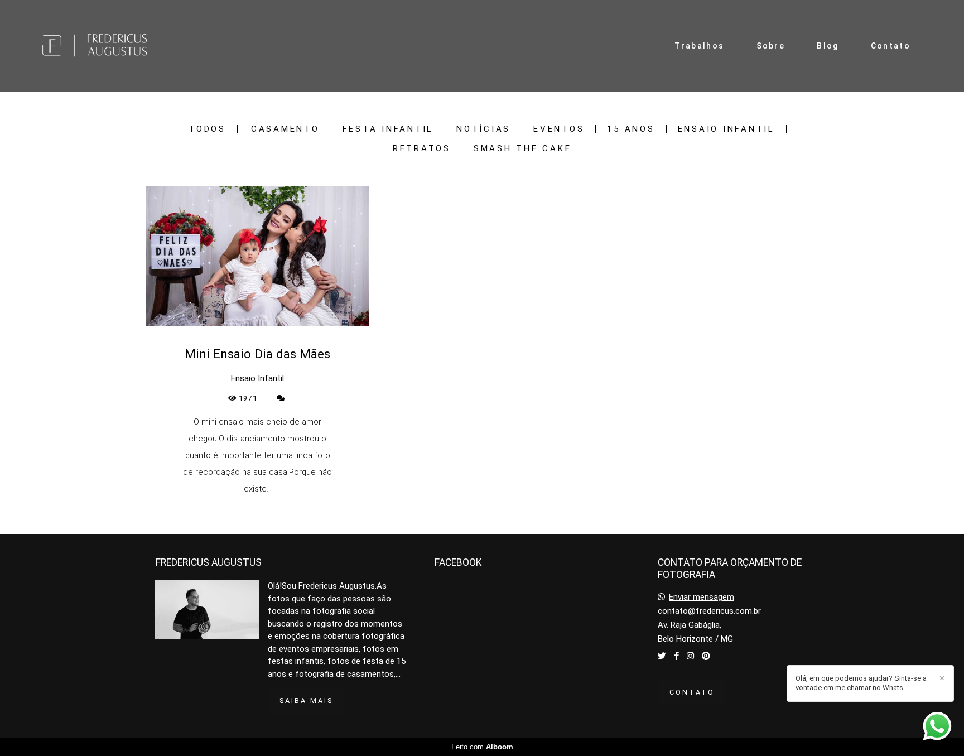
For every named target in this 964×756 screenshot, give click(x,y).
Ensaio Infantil (726, 129)
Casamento (285, 129)
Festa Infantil (388, 129)
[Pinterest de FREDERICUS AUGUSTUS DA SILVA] (706, 656)
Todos (207, 129)
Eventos (558, 129)
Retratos (422, 149)
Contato (890, 45)
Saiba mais (306, 700)
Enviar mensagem (701, 597)
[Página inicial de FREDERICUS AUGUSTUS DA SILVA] (109, 46)
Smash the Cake (523, 149)
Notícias (483, 129)
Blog (827, 45)
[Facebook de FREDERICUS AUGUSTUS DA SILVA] (676, 656)
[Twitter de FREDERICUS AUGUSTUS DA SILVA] (662, 656)
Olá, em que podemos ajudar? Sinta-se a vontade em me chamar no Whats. (861, 683)
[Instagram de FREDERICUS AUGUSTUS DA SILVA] (690, 656)
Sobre (770, 45)
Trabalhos (699, 45)
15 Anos (630, 129)
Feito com (482, 747)
